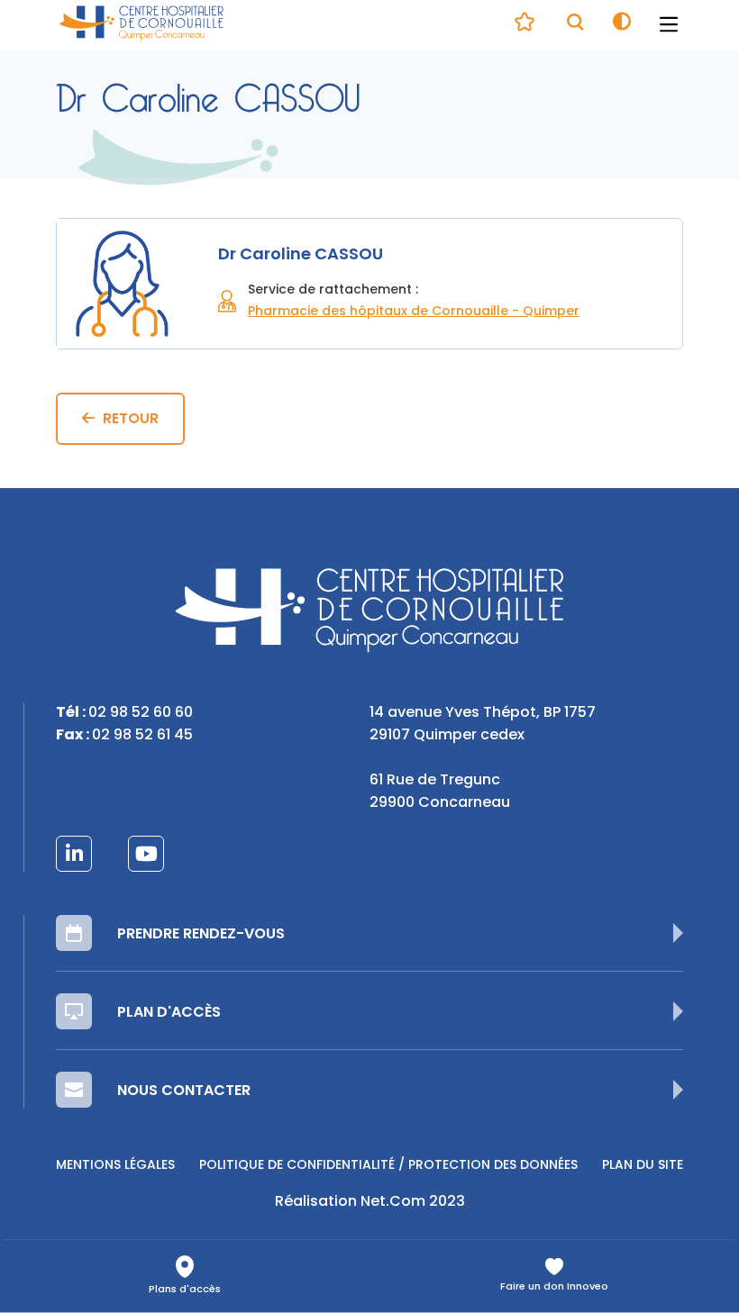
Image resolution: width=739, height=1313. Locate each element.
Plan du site (642, 1166)
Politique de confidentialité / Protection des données (388, 1166)
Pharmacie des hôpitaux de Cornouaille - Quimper (413, 312)
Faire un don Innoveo (554, 1287)
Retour (131, 419)
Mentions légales (115, 1166)
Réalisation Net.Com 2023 (370, 1202)
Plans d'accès (185, 1290)
